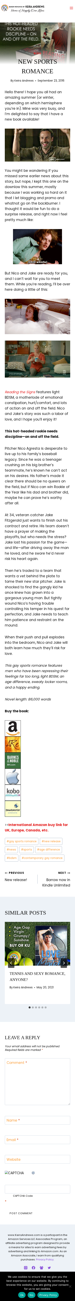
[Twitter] (49, 1267)
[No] (70, 1286)
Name (13, 1120)
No (31, 1295)
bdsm (12, 858)
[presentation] (37, 944)
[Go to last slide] (11, 963)
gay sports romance (22, 841)
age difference (48, 850)
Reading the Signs (20, 392)
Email (12, 1140)
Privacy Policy (45, 1259)
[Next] (64, 963)
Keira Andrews (24, 81)
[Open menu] (71, 8)
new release (51, 841)
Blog (37, 53)
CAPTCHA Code (23, 1196)
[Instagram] (25, 1267)
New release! (16, 876)
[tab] (30, 1007)
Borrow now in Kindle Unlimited (56, 879)
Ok (22, 1295)
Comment (17, 1062)
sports (26, 850)
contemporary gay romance (42, 858)
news (11, 850)
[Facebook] (33, 1267)
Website (14, 1159)
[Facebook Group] (41, 1267)
